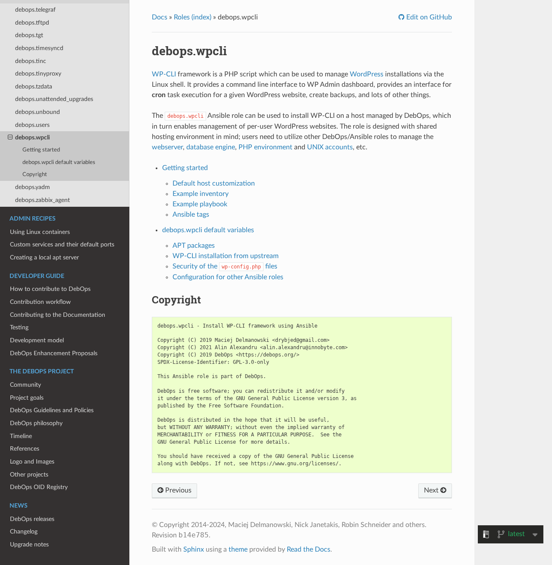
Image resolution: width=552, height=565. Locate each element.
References (24, 448)
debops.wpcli (32, 137)
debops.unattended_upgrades (54, 99)
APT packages (193, 245)
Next (432, 490)
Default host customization (213, 183)
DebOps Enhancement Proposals (53, 353)
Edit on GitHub (428, 17)
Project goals (27, 398)
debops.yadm (32, 187)
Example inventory (200, 193)
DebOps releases (32, 519)
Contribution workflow (40, 302)
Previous (177, 490)
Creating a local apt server (44, 257)
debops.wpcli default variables (58, 162)
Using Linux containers (40, 232)
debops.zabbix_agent (42, 200)
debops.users (32, 125)
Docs (159, 17)
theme (238, 549)
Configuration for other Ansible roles (227, 277)
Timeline (21, 436)
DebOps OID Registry (39, 487)
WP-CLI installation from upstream (225, 256)
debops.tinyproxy (38, 73)
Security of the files (224, 266)
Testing (19, 327)
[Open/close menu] (10, 138)
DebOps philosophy (36, 423)
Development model (37, 340)
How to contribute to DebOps (50, 289)
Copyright (34, 174)
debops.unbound (37, 112)
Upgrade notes (29, 544)
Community (25, 385)
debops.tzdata (33, 86)
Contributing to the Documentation (57, 315)
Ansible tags (190, 214)
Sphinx (193, 549)
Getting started (41, 150)
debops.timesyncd (39, 48)
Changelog (24, 531)
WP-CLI (164, 74)
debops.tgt (29, 35)
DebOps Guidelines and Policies (52, 410)
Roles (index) (192, 17)
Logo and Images (32, 461)
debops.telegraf (35, 9)
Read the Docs (308, 549)
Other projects (29, 474)
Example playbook (199, 204)
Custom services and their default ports (62, 244)
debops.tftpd (32, 22)
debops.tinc (30, 61)
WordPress (366, 74)
